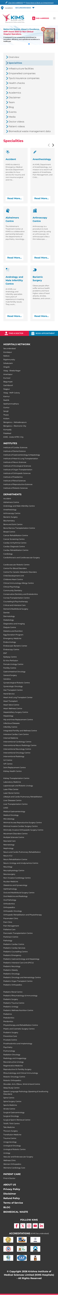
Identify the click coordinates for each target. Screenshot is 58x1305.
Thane (6, 415)
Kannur (6, 396)
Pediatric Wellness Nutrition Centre (18, 1010)
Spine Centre (8, 1098)
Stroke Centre (9, 1109)
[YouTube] (35, 1225)
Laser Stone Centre (11, 793)
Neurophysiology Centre (13, 870)
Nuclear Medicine (10, 881)
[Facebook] (16, 1225)
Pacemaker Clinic (10, 918)
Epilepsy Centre (10, 657)
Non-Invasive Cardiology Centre (17, 878)
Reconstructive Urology (13, 1062)
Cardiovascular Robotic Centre (16, 565)
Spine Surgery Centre (12, 1101)
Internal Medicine (10, 738)
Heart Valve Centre (11, 705)
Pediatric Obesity (10, 970)
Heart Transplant (10, 701)
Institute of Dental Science (14, 451)
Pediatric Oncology (11, 974)
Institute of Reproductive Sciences (17, 484)
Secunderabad (9, 348)
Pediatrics (7, 1014)
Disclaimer (9, 1193)
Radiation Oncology (11, 1055)
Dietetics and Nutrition (13, 631)
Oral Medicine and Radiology (15, 896)
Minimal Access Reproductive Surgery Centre (22, 822)
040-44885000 (42, 18)
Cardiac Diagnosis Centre (14, 546)
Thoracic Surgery (10, 1131)
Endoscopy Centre (11, 649)
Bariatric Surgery (10, 517)
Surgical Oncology (11, 1116)
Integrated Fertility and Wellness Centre (20, 731)
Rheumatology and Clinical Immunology (20, 1073)
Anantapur (8, 374)
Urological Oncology (12, 1146)
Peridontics (8, 1021)
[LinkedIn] (41, 1225)
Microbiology (8, 819)
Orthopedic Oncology (12, 911)
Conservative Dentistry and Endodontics (20, 594)
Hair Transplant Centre (13, 690)
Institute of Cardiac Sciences (15, 447)
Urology (6, 1153)
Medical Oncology (11, 815)
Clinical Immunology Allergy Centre (18, 583)
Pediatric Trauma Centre (13, 1003)
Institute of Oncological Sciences (17, 466)
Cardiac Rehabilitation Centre (15, 550)
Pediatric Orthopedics (12, 985)
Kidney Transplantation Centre (16, 778)
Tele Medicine (9, 1127)
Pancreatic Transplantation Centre (18, 933)
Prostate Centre (10, 1040)
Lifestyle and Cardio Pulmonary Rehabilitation (22, 797)
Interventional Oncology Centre (16, 753)
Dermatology (9, 616)
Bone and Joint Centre (12, 524)
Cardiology (8, 554)
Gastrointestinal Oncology (14, 672)
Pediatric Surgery (10, 999)
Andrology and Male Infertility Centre (19, 506)
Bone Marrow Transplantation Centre (19, 528)
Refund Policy (11, 1198)
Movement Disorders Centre (15, 834)
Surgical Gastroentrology (13, 1112)
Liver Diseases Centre (12, 800)
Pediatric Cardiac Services (14, 948)
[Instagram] (29, 1225)
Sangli (5, 411)
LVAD (5, 808)
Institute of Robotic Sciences (15, 488)
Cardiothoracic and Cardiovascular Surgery (21, 557)
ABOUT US (9, 1184)
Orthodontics (9, 904)
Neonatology (8, 845)
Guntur (6, 407)
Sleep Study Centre (11, 1088)
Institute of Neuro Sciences (14, 462)
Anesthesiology (9, 510)
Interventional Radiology (13, 756)
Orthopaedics (9, 907)
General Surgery (10, 675)
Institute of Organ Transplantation (17, 470)
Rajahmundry (9, 359)
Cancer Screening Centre (13, 539)
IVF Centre (7, 764)
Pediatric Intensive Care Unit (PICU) (18, 963)
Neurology (7, 867)
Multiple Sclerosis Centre (13, 837)
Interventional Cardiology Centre (17, 742)
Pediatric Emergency (12, 955)
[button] (25, 8)
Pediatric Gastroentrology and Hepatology (21, 959)
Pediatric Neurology (11, 966)
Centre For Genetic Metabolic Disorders (20, 572)
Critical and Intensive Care (14, 605)
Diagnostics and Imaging (14, 624)
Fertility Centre (9, 668)
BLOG (6, 1207)
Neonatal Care (9, 841)
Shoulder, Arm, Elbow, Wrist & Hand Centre (21, 1084)
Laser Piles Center (10, 789)
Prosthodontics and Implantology (17, 1043)
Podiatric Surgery (10, 1032)
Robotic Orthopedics (12, 1080)
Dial (15, 3)
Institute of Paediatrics (13, 477)
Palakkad (7, 433)
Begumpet (8, 382)
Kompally (7, 430)
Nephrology (8, 848)
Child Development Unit (13, 576)
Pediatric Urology (10, 1007)
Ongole (6, 367)
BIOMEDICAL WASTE (15, 1212)
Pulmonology (9, 1051)
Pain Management (11, 926)
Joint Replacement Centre (14, 767)
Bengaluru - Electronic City (14, 426)
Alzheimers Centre (11, 502)
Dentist (6, 613)
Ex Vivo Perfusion (10, 660)
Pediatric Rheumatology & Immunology (20, 995)
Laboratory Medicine (12, 782)
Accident (7, 498)
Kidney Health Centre (12, 771)
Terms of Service (13, 1202)
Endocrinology (9, 642)
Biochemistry (9, 521)
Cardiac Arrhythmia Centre (14, 543)
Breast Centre (9, 532)
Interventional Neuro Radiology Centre (19, 745)
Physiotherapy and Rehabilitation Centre (20, 1025)
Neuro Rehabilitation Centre (15, 859)
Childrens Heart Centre (13, 579)
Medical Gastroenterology (14, 811)
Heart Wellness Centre (12, 708)
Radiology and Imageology (14, 1058)
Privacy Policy (11, 1189)
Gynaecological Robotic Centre (16, 683)
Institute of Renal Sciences (14, 481)
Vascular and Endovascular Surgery (18, 1157)
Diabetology (8, 620)
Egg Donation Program (13, 635)
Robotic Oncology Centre (14, 1077)
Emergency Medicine (12, 638)
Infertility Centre (10, 727)
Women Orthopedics (12, 1164)
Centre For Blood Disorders (15, 568)
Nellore (6, 356)
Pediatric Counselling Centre (15, 952)
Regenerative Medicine (13, 1066)
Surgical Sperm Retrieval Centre (16, 1120)
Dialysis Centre (9, 627)
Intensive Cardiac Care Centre (16, 734)
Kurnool (6, 378)
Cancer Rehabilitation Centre (15, 535)
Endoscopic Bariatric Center (15, 646)
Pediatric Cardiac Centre (13, 944)
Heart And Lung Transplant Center (18, 697)
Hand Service (8, 694)
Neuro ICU (7, 856)
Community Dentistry (12, 590)
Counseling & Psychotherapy (15, 601)
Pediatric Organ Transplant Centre (17, 981)
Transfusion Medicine (12, 1135)
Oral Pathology (9, 900)
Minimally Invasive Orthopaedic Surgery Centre (23, 830)
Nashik (6, 400)
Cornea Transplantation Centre (16, 598)
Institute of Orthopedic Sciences (17, 473)
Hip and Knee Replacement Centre (18, 719)
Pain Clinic (7, 922)
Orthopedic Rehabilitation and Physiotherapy (22, 915)
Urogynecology (10, 1142)
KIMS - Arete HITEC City (13, 437)
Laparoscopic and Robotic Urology (18, 786)
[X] (22, 1225)
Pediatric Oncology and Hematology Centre (22, 977)
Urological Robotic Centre (14, 1149)
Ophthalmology (10, 889)
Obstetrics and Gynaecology (15, 885)
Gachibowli (8, 385)
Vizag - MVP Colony (11, 393)
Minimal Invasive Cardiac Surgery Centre (20, 826)
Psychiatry (7, 1047)
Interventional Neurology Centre (17, 749)
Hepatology (8, 716)
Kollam (6, 418)
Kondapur (7, 352)
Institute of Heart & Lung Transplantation (20, 458)
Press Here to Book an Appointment (39, 3)
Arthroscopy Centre (11, 513)
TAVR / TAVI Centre (11, 1123)
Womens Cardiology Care (14, 1168)
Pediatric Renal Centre (12, 992)
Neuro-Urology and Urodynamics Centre (20, 863)
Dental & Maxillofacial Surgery (15, 609)
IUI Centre (7, 760)
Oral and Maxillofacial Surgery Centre (18, 893)
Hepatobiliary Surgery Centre (15, 712)
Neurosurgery (9, 874)
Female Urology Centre (13, 664)
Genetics (7, 679)
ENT (5, 653)
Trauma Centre (9, 1138)
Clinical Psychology (11, 587)
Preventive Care (10, 1036)
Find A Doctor (9, 1178)
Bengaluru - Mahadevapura (14, 422)
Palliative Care (9, 929)
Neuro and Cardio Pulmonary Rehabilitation (22, 852)
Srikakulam (8, 363)
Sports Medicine (10, 1105)
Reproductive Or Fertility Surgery (17, 1069)
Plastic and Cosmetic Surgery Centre (18, 1029)
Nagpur (6, 389)
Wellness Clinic (9, 1160)
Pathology (7, 940)
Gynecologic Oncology (13, 686)
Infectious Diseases (11, 723)
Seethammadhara (11, 404)
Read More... (14, 198)
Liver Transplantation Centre (15, 804)
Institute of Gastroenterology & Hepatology (21, 455)
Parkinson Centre (10, 937)
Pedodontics (8, 1018)
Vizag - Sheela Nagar (12, 371)
